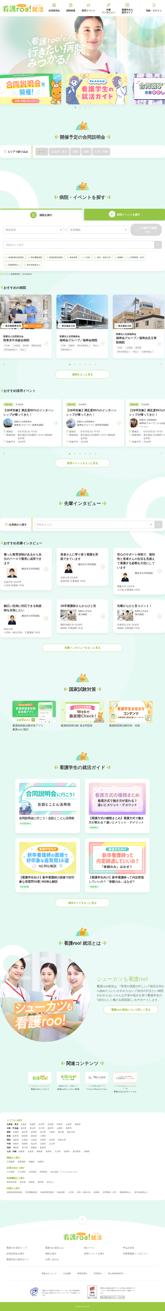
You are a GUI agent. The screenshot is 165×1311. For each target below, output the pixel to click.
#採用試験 (24, 886)
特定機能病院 (31, 1192)
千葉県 (52, 1132)
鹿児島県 (77, 1151)
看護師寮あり (125, 1192)
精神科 (97, 1192)
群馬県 (34, 1132)
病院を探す (51, 1253)
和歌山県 (62, 1140)
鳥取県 (16, 1143)
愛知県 (34, 1136)
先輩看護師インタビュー (135, 1253)
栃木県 (25, 1132)
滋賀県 (16, 1140)
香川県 (25, 1147)
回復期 (31, 1182)
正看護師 (11, 1161)
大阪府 (34, 1140)
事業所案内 (82, 1273)
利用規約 (98, 1273)
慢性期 (41, 1182)
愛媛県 (34, 1147)
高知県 (43, 1147)
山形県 (69, 1124)
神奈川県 (71, 1132)
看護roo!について (49, 1273)
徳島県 (16, 1147)
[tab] (41, 215)
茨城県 (16, 1132)
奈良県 (52, 1140)
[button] (75, 107)
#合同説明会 (25, 823)
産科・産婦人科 (84, 1192)
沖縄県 (87, 1151)
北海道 (23, 1124)
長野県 (69, 1128)
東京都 (61, 1132)
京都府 (25, 1140)
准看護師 (21, 1161)
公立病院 (21, 1172)
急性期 (22, 1182)
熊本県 (49, 1151)
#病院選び (94, 827)
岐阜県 (16, 1136)
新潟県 (23, 1128)
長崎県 (40, 1151)
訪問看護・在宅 (109, 1192)
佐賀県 (31, 1151)
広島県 (43, 1143)
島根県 (25, 1143)
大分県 (58, 1151)
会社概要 (67, 1273)
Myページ (89, 1247)
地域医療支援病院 (14, 1192)
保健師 (31, 1161)
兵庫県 (43, 1140)
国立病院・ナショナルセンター (64, 1172)
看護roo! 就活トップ (16, 1247)
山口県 (52, 1143)
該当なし (50, 1182)
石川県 (41, 1128)
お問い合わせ (52, 1259)
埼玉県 (43, 1132)
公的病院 (32, 1172)
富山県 (32, 1128)
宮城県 (50, 1124)
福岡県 (21, 1151)
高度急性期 (11, 1182)
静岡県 (25, 1136)
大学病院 (11, 1172)
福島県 (78, 1124)
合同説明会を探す (15, 1253)
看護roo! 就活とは (54, 1247)
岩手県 (41, 1124)
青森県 (32, 1124)
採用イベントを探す (94, 1253)
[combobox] (33, 229)
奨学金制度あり (141, 1192)
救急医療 (61, 1192)
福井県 (50, 1128)
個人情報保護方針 (116, 1273)
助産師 (41, 1161)
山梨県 (60, 1128)
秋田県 (60, 1124)
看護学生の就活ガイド (17, 1259)
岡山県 (34, 1143)
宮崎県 (67, 1151)
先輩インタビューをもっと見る (82, 647)
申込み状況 (128, 1247)
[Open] (151, 524)
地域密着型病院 (47, 1192)
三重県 (43, 1136)
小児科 (71, 1192)
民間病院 (43, 1172)
